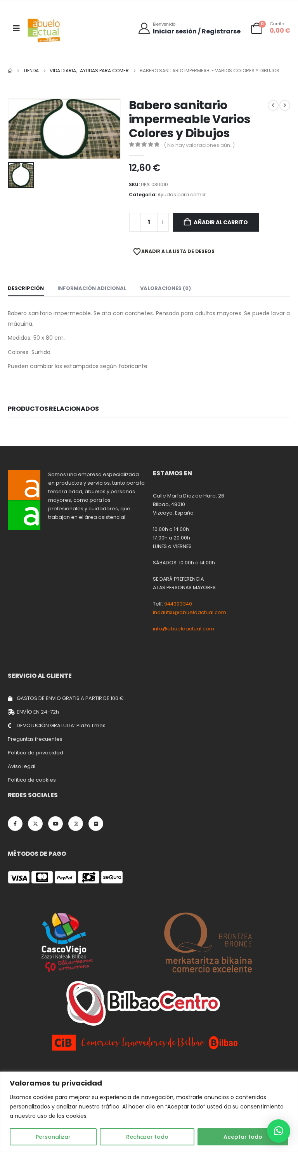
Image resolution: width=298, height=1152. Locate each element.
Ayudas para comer (182, 194)
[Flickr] (95, 823)
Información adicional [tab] (91, 288)
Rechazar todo (147, 1137)
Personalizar (53, 1137)
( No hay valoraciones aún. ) (199, 145)
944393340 (178, 603)
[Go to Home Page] (10, 70)
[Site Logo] (44, 30)
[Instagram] (75, 823)
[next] (284, 105)
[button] (278, 1131)
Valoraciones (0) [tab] (165, 288)
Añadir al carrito (221, 222)
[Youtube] (55, 823)
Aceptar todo (243, 1137)
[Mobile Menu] (16, 28)
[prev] (273, 105)
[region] (149, 1112)
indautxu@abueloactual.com (189, 612)
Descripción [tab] (26, 288)
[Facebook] (15, 823)
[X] (35, 823)
